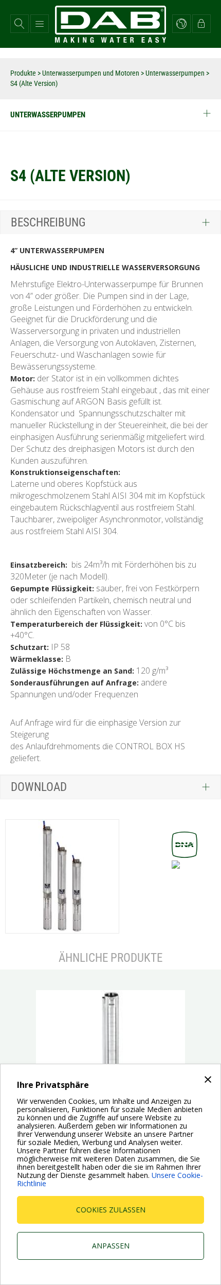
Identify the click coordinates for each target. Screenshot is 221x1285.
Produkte (24, 73)
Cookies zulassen (110, 1209)
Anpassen (111, 1246)
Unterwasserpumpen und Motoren (91, 73)
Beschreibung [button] (48, 223)
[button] (19, 23)
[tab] (110, 222)
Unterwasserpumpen (175, 73)
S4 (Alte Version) (34, 83)
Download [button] (39, 787)
